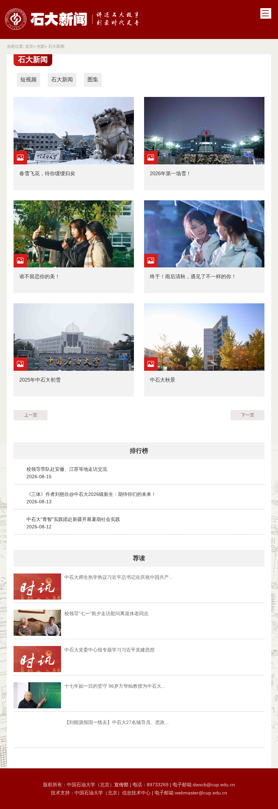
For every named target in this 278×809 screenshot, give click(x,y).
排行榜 (139, 450)
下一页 (247, 415)
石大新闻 (62, 79)
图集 (92, 79)
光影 (41, 46)
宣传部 (122, 784)
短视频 (28, 79)
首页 (29, 46)
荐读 (139, 558)
